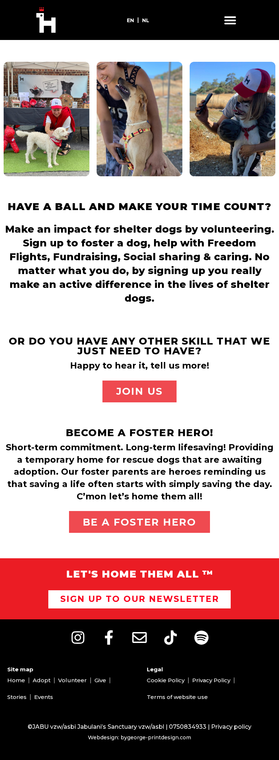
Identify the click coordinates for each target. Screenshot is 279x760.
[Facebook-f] (108, 637)
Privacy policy (231, 726)
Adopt (41, 680)
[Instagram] (77, 637)
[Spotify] (201, 637)
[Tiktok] (170, 637)
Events (43, 696)
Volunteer (72, 680)
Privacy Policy (211, 680)
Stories (17, 696)
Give (100, 680)
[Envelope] (139, 637)
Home (16, 680)
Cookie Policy (166, 680)
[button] (230, 20)
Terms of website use (177, 696)
